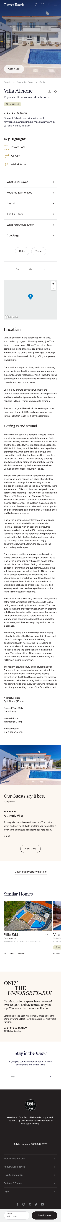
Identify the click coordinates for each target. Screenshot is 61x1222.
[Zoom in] (53, 283)
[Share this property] (49, 91)
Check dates (44, 1215)
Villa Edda (11, 934)
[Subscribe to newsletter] (50, 1076)
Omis (42, 82)
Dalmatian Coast (25, 82)
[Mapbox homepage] (11, 317)
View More (30, 849)
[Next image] (46, 915)
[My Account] (49, 5)
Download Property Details (31, 872)
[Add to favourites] (55, 91)
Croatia (7, 82)
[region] (30, 300)
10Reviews (22, 113)
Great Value (11, 104)
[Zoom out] (53, 288)
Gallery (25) (14, 69)
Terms (39, 251)
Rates (22, 251)
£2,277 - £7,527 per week (14, 953)
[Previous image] (9, 915)
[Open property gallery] (30, 39)
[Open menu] (55, 5)
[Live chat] (43, 268)
